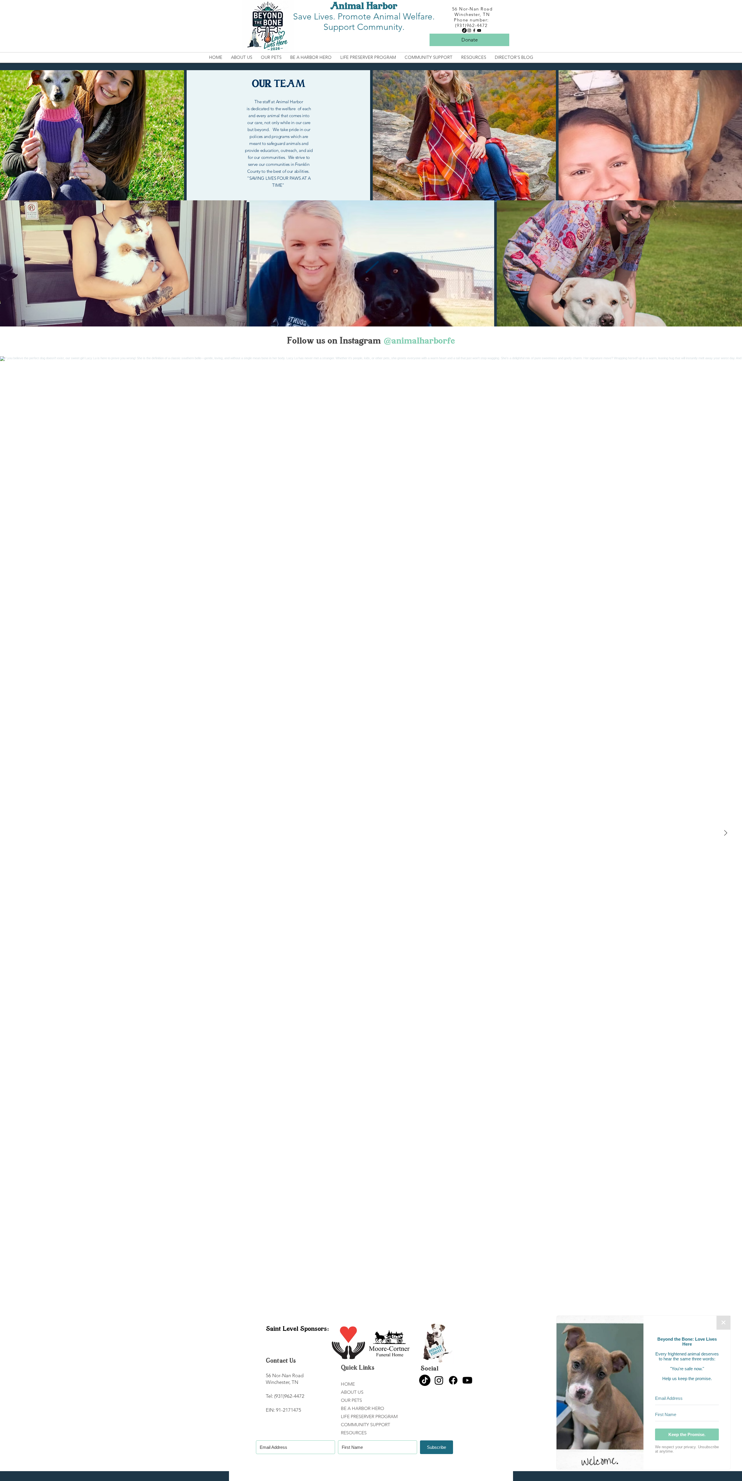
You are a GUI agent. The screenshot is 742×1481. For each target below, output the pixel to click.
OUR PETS (351, 1400)
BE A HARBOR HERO (362, 1408)
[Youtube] (467, 1380)
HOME (348, 1384)
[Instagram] (469, 30)
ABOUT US (352, 1392)
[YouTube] (479, 30)
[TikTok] (464, 30)
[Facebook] (474, 30)
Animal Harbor (363, 6)
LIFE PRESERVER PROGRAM (369, 1416)
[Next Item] (725, 833)
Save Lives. (315, 16)
